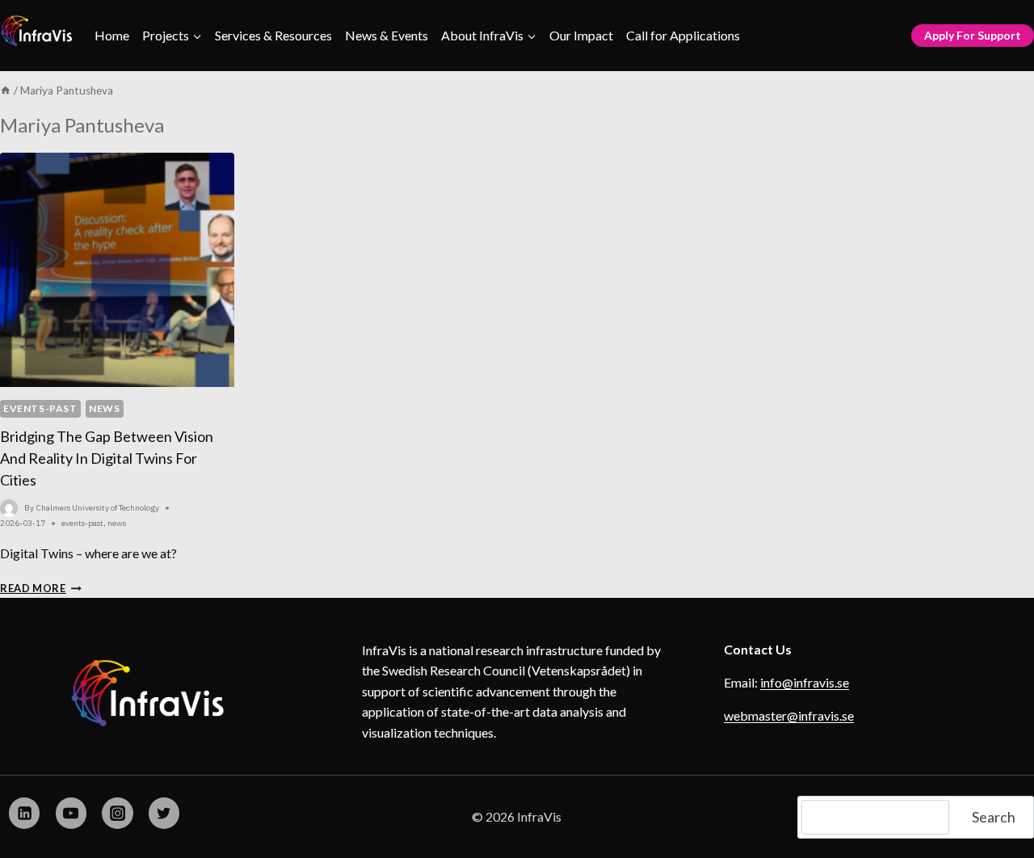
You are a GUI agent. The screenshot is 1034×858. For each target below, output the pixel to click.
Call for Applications (683, 35)
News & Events (386, 35)
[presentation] (117, 270)
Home (112, 35)
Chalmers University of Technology (97, 508)
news (104, 408)
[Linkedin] (24, 812)
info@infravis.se (804, 682)
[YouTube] (71, 812)
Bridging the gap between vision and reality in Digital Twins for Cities (106, 458)
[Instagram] (117, 812)
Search (993, 817)
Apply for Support (972, 35)
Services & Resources (273, 35)
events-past (40, 408)
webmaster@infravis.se (789, 715)
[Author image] (9, 508)
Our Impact (581, 35)
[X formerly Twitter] (164, 812)
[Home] (5, 90)
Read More (41, 588)
